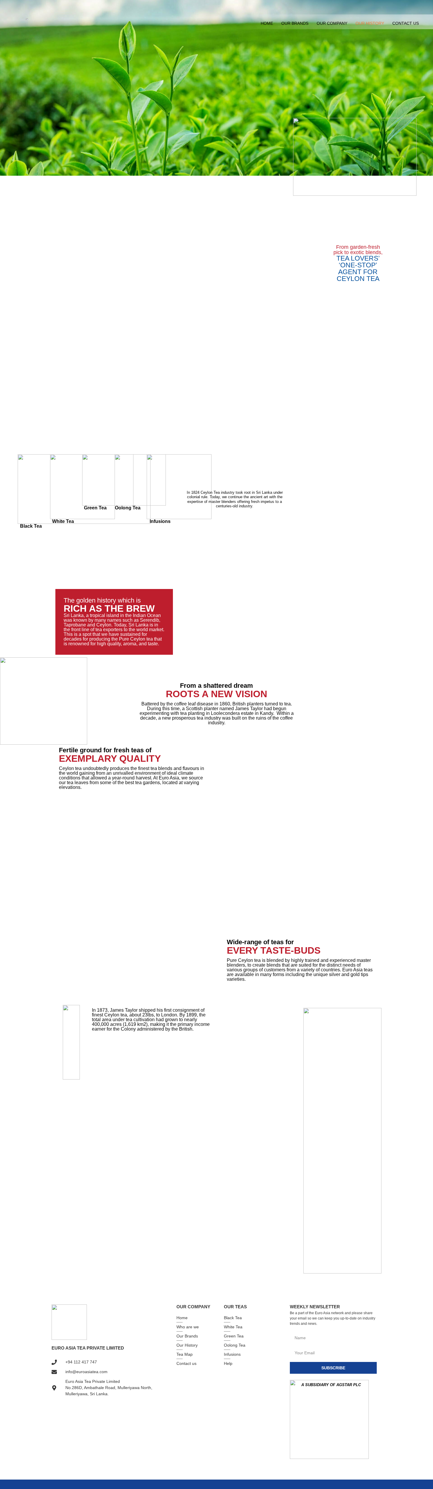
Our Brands (294, 23)
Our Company (332, 23)
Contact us (405, 23)
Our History (370, 23)
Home (267, 23)
